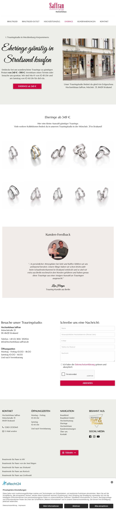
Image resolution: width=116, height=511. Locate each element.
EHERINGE (69, 21)
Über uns (64, 431)
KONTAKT (104, 21)
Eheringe (63, 423)
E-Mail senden (11, 431)
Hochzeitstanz (66, 426)
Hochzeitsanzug (66, 421)
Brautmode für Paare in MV (13, 459)
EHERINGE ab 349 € (27, 86)
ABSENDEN (88, 383)
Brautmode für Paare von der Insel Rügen (19, 463)
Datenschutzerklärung (85, 364)
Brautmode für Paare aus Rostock (15, 471)
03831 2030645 (11, 427)
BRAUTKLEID (12, 21)
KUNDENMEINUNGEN (86, 21)
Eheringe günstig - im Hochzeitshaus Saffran (13, 155)
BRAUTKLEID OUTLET (30, 21)
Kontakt (63, 434)
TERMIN (69, 452)
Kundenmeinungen (68, 429)
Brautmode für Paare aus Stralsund (16, 467)
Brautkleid (64, 415)
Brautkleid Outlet (67, 418)
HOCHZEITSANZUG (52, 21)
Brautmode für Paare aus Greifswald (17, 475)
